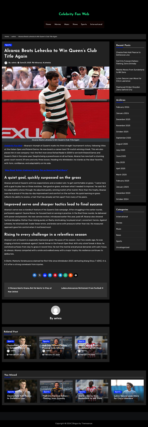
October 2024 (122, 199)
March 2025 (121, 175)
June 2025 (121, 156)
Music (66, 24)
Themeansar (87, 423)
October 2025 (122, 132)
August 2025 (122, 144)
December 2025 (123, 119)
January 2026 (122, 113)
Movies (58, 24)
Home (48, 24)
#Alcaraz (38, 63)
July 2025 (120, 150)
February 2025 (122, 181)
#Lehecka (47, 63)
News (75, 24)
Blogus (75, 423)
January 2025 (122, 187)
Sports (84, 24)
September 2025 (123, 138)
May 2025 (120, 162)
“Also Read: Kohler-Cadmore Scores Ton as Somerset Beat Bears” (36, 170)
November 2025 (123, 125)
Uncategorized (123, 247)
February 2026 (122, 107)
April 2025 (120, 168)
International (96, 24)
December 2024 (123, 193)
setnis (14, 63)
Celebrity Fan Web (74, 14)
